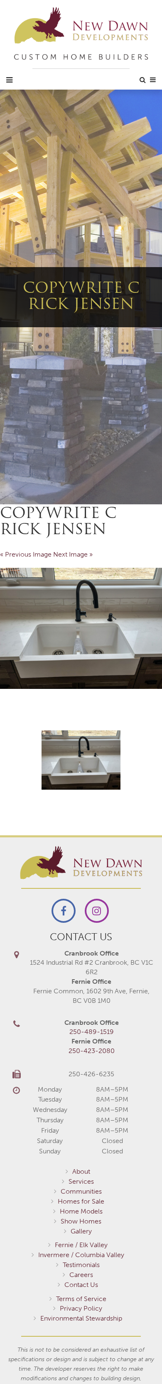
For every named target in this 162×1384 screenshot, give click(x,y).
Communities (81, 1191)
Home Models (81, 1211)
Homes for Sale (81, 1201)
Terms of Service (81, 1299)
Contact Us (81, 1285)
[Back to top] (138, 1360)
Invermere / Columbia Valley (81, 1255)
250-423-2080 (92, 1051)
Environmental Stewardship (81, 1318)
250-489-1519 (91, 1032)
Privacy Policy (81, 1308)
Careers (81, 1275)
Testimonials (81, 1265)
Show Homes (81, 1221)
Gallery (81, 1231)
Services (81, 1181)
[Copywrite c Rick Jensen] (81, 628)
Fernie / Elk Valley (81, 1245)
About (81, 1171)
